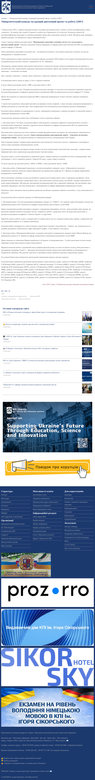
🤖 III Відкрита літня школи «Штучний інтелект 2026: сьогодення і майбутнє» (30, 348)
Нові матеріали (62, 738)
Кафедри (4, 513)
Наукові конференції (40, 524)
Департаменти (6, 502)
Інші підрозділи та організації (11, 517)
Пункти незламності (11, 761)
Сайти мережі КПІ (39, 517)
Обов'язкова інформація (21, 738)
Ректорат (4, 495)
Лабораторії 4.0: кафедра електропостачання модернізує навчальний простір (29, 385)
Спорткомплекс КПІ (8, 531)
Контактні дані (6, 738)
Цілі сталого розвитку (72, 548)
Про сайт (43, 738)
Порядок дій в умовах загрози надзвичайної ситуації (22, 758)
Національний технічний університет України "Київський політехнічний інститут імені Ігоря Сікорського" (32, 7)
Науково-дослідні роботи (41, 528)
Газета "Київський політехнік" (43, 535)
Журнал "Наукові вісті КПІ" (42, 538)
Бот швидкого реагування (60, 750)
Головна (4, 18)
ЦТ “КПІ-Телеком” (7, 528)
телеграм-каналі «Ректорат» (36, 763)
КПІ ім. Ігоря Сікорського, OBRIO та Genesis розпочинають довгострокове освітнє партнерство (36, 360)
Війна (67, 541)
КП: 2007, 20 (5, 291)
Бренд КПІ (34, 738)
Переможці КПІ (35, 296)
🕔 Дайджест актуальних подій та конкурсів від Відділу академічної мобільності (31, 373)
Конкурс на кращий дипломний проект (14, 296)
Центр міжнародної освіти (42, 509)
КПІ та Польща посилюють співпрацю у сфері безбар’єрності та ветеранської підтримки (34, 312)
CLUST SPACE (70, 545)
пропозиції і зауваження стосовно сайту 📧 (36, 771)
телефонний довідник (74, 745)
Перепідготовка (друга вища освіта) (45, 502)
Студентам (68, 512)
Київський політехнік (9, 299)
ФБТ (3, 294)
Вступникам (69, 498)
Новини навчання (24, 299)
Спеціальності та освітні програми (77, 537)
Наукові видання (38, 520)
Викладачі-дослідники (72, 530)
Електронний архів (39, 531)
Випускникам (69, 516)
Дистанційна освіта (40, 495)
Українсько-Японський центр (11, 538)
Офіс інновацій (6, 546)
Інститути (4, 506)
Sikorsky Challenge (71, 526)
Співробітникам (70, 519)
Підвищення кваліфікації (42, 506)
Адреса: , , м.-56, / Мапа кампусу (33, 740)
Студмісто (4, 535)
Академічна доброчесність (74, 534)
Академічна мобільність (41, 498)
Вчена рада (5, 498)
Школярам (68, 495)
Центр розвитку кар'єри (9, 542)
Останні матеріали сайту (16, 308)
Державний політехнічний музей (13, 524)
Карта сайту (51, 738)
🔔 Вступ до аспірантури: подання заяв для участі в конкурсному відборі (28, 324)
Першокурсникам (71, 508)
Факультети (5, 509)
